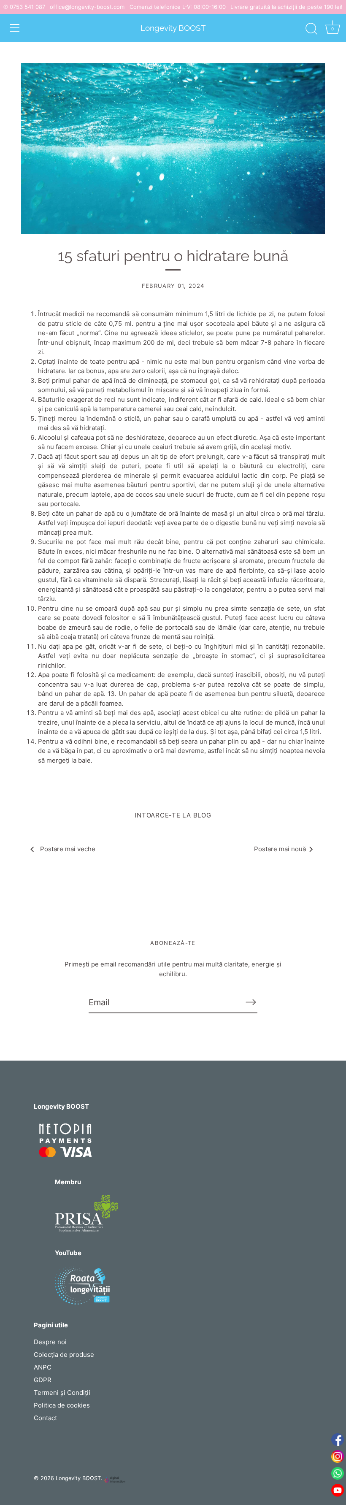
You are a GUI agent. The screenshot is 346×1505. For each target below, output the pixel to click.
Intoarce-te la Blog (173, 815)
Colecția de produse (64, 1355)
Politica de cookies (62, 1405)
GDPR (42, 1380)
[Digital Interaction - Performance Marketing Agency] (114, 1480)
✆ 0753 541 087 (24, 6)
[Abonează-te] (250, 1002)
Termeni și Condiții (62, 1393)
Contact (45, 1418)
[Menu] (14, 28)
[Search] (311, 29)
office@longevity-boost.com (87, 6)
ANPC (42, 1367)
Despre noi (50, 1342)
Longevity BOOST (173, 27)
